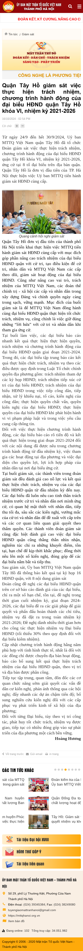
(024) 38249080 (64, 904)
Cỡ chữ (7, 126)
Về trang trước (15, 754)
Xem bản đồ (16, 921)
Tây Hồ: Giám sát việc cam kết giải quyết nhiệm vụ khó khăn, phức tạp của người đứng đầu (53, 819)
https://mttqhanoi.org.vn (24, 915)
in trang (54, 754)
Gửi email (36, 754)
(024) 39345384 (34, 904)
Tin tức (13, 34)
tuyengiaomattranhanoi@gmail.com (32, 910)
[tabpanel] (41, 805)
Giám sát (28, 34)
